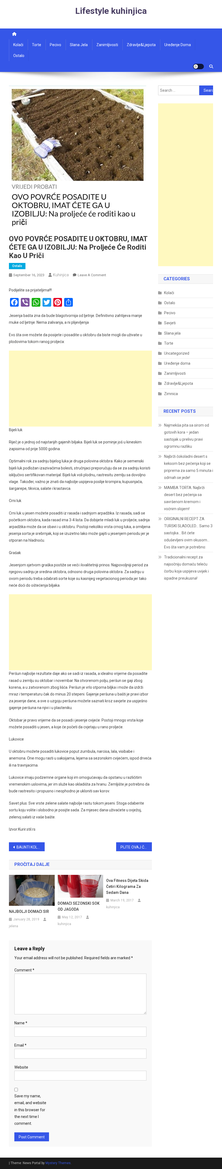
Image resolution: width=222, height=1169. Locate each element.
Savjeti (170, 323)
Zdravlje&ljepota (141, 45)
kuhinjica (61, 275)
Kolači (18, 45)
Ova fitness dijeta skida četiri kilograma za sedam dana (127, 886)
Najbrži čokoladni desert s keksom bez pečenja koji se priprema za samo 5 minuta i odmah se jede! (188, 467)
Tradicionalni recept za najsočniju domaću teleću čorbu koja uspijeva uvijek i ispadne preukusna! (186, 567)
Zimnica (171, 394)
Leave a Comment (92, 275)
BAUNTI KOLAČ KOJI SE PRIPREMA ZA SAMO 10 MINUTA (31, 847)
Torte (36, 45)
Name (20, 1023)
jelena (13, 926)
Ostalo (18, 55)
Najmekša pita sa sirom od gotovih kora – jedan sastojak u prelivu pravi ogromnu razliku (186, 436)
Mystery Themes (58, 1163)
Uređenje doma (177, 45)
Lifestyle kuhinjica (111, 11)
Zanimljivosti (107, 45)
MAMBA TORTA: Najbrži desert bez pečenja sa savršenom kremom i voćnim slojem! (184, 498)
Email (20, 1045)
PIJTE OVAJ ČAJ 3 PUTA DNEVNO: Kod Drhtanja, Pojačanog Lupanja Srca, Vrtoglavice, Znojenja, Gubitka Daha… (136, 847)
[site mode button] (198, 66)
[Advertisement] (80, 389)
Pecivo (55, 45)
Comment (24, 970)
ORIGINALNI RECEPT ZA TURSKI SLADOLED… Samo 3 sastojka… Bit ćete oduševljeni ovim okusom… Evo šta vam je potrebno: (188, 533)
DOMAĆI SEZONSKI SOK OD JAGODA (79, 906)
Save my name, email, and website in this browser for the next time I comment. (30, 1110)
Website (21, 1067)
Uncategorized (176, 353)
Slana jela (79, 45)
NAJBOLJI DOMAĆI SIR (29, 911)
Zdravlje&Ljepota (178, 383)
